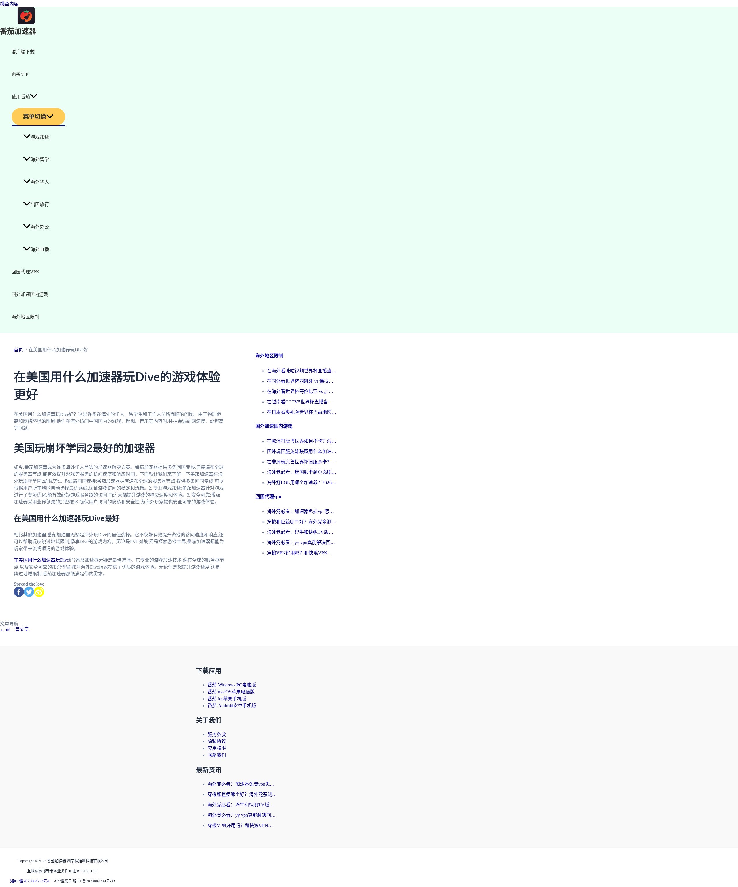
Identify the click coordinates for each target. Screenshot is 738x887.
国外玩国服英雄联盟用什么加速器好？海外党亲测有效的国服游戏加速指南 (301, 451)
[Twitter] (29, 592)
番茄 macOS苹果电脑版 (231, 691)
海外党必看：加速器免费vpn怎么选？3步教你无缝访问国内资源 (301, 511)
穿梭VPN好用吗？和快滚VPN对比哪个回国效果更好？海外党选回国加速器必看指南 (301, 552)
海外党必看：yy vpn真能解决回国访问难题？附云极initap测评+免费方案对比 (301, 542)
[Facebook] (19, 592)
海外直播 (40, 249)
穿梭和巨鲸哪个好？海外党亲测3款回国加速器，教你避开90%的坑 (301, 521)
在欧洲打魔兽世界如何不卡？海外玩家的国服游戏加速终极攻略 (301, 441)
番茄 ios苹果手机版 (227, 698)
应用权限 (217, 748)
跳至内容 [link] (9, 3)
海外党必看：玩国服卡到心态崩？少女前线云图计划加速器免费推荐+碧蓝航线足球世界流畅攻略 (301, 472)
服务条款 (217, 734)
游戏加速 (40, 137)
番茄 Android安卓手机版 (232, 705)
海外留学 (40, 159)
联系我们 (217, 755)
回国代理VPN (25, 271)
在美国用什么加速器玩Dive (41, 560)
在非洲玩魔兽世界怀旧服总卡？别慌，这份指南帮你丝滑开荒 (301, 461)
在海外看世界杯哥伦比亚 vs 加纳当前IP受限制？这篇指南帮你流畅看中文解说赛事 (301, 391)
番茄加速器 (18, 31)
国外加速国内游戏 (30, 294)
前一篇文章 (14, 629)
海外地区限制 (25, 316)
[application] (33, 97)
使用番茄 (21, 96)
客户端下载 (23, 51)
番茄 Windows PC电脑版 (232, 684)
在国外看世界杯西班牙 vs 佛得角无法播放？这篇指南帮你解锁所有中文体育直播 (301, 381)
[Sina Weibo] (39, 592)
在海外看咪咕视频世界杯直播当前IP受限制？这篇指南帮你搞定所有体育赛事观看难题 (301, 370)
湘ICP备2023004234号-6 (30, 881)
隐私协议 (217, 741)
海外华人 (40, 182)
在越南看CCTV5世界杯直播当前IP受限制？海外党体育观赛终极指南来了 (301, 401)
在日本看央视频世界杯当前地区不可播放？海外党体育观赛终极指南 (301, 412)
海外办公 (40, 226)
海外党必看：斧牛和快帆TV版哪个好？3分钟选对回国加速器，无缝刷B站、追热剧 (301, 532)
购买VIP (20, 74)
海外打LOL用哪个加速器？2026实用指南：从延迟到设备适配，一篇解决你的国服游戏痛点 (301, 482)
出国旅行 (40, 204)
